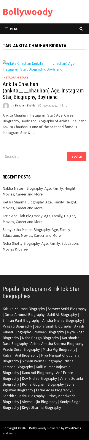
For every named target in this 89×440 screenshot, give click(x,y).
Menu (14, 29)
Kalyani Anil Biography (20, 355)
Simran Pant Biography (21, 320)
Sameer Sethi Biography (67, 308)
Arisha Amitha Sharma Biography (56, 343)
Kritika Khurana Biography (24, 308)
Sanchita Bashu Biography (23, 395)
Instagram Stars (15, 77)
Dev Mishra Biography (39, 378)
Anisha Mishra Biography (62, 320)
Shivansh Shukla (25, 106)
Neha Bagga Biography (40, 337)
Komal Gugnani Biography (43, 384)
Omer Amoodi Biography (24, 314)
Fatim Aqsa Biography (53, 390)
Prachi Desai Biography (21, 349)
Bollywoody (28, 11)
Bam (12, 433)
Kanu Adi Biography (37, 372)
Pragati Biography (17, 326)
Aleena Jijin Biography (39, 401)
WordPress (73, 428)
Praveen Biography (48, 331)
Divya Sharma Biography (41, 407)
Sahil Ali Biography (62, 314)
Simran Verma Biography (42, 360)
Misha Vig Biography (59, 349)
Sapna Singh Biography (53, 326)
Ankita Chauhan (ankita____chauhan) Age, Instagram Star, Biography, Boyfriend (43, 90)
